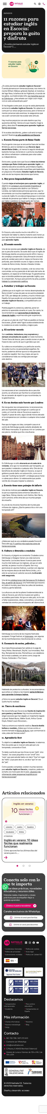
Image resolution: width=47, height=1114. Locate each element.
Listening (9, 827)
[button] (6, 857)
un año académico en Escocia (27, 135)
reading (19, 827)
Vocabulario (10, 832)
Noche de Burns (22, 731)
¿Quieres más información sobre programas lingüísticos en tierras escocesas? (21, 774)
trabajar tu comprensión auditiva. (15, 281)
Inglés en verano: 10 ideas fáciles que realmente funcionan (21, 843)
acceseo (25, 1090)
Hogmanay (29, 636)
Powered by (8, 892)
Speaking (30, 827)
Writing (21, 832)
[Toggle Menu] (5, 4)
